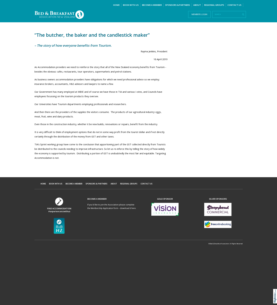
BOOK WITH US (131, 5)
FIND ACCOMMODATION (59, 208)
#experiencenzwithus (59, 211)
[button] (276, 300)
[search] (243, 14)
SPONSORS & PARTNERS (177, 5)
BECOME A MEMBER (152, 5)
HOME (116, 5)
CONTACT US (234, 5)
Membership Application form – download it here (113, 208)
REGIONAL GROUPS (214, 5)
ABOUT (197, 5)
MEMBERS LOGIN (199, 14)
